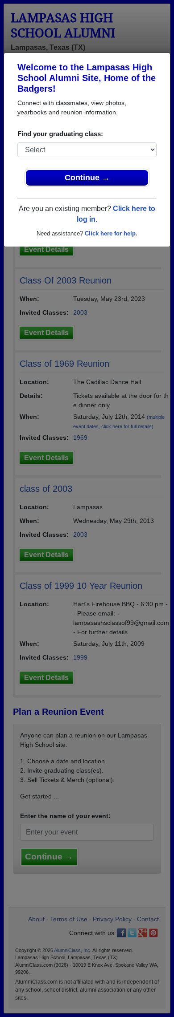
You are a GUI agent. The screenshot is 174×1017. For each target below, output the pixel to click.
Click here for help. (111, 233)
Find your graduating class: (60, 134)
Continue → (87, 177)
